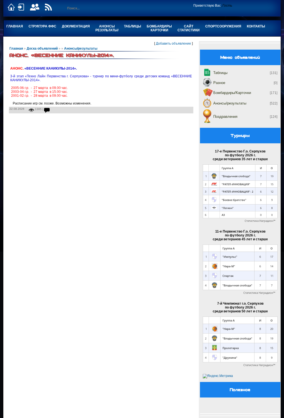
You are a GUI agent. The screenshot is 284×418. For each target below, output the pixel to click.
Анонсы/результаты (80, 48)
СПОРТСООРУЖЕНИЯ (223, 26)
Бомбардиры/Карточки (232, 93)
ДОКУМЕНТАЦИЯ (76, 26)
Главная (14, 26)
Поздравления (225, 116)
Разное (219, 83)
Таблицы (132, 26)
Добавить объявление (173, 43)
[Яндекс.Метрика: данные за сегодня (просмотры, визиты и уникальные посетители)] (218, 376)
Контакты (256, 26)
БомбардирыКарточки (159, 28)
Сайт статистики (189, 28)
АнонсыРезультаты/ (106, 28)
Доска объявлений (42, 48)
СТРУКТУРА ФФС (42, 26)
